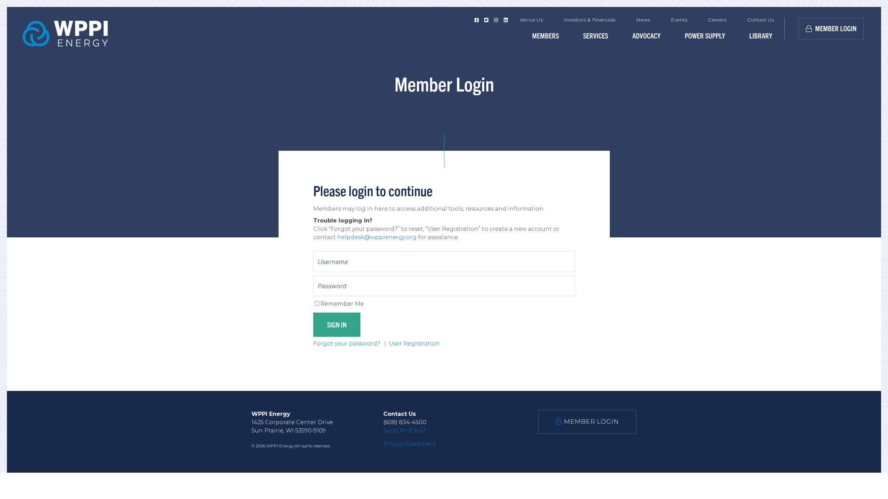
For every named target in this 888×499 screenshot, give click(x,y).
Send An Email (404, 430)
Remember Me (342, 303)
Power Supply (705, 35)
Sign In (337, 324)
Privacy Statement (409, 444)
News (643, 20)
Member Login (835, 28)
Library (760, 35)
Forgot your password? (347, 343)
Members (545, 35)
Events (679, 20)
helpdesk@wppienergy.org (377, 237)
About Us (531, 20)
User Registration (414, 343)
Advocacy (646, 35)
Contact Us (760, 20)
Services (595, 35)
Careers (717, 20)
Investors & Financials (589, 20)
